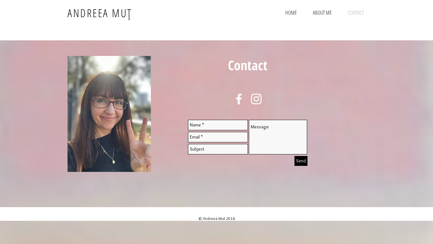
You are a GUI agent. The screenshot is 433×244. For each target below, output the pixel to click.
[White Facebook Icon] (239, 99)
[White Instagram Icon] (256, 99)
